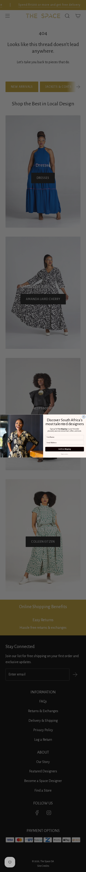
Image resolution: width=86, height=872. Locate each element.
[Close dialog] (83, 416)
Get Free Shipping (64, 449)
